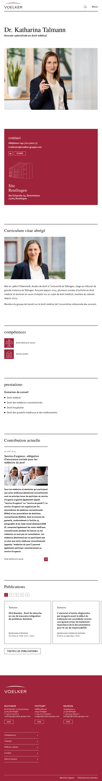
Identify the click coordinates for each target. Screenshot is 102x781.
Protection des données (88, 778)
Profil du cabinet (11, 747)
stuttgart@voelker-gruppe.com (47, 716)
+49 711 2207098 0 (43, 714)
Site (9, 722)
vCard (20, 154)
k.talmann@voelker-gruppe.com (25, 147)
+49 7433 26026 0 (72, 714)
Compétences (10, 735)
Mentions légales (67, 778)
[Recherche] (85, 7)
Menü (95, 7)
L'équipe (8, 741)
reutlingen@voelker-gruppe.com (17, 716)
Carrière (7, 753)
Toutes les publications (22, 651)
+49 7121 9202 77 (28, 143)
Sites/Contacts (10, 759)
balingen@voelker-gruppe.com (75, 716)
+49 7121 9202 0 (12, 714)
